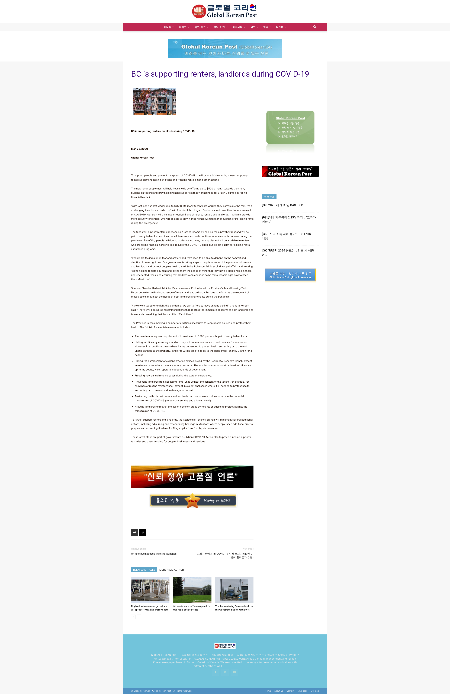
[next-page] (139, 617)
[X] (225, 672)
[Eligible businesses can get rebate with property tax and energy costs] (150, 590)
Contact (290, 690)
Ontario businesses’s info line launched (153, 553)
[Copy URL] (142, 532)
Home (268, 690)
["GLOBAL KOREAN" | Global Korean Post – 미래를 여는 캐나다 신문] (225, 11)
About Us (278, 690)
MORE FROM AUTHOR (171, 569)
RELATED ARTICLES (144, 569)
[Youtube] (234, 672)
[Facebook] (215, 672)
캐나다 (167, 27)
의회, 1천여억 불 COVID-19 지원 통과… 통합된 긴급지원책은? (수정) (225, 555)
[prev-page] (133, 617)
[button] (314, 27)
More (279, 27)
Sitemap (315, 690)
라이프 (183, 27)
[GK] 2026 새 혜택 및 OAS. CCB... (283, 205)
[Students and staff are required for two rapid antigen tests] (192, 590)
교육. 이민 (219, 27)
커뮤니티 (238, 27)
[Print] (134, 532)
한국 (265, 27)
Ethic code (302, 690)
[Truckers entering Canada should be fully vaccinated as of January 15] (234, 590)
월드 (252, 27)
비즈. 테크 (200, 27)
